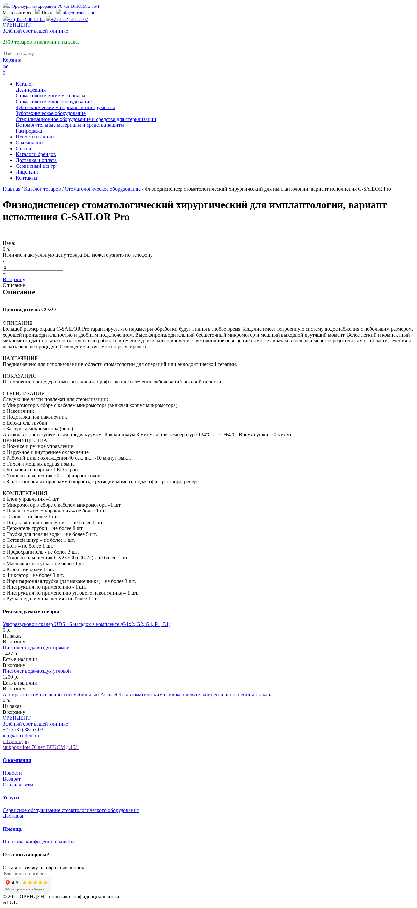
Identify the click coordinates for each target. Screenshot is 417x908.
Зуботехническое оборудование (51, 113)
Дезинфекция (31, 90)
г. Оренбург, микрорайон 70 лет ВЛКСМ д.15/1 (54, 6)
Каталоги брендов (36, 154)
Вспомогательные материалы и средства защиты (70, 125)
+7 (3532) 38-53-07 (69, 19)
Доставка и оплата (36, 160)
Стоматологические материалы (50, 95)
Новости (12, 773)
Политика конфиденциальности (38, 841)
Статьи (23, 148)
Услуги (11, 797)
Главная (11, 189)
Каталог (25, 84)
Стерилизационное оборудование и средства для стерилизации (86, 119)
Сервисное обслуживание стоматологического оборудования (71, 810)
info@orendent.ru (77, 12)
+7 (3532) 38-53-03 (26, 19)
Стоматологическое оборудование (54, 101)
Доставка (13, 816)
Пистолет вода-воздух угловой (37, 671)
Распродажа (29, 131)
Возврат (12, 779)
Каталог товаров (42, 189)
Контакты (26, 177)
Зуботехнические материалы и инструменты (65, 107)
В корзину (14, 279)
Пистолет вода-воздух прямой (36, 647)
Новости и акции (35, 136)
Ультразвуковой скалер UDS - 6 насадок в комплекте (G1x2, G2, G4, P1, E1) (86, 624)
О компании (29, 142)
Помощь (12, 829)
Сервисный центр (36, 166)
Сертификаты (18, 784)
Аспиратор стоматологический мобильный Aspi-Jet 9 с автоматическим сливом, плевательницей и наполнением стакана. (138, 694)
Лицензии (27, 172)
